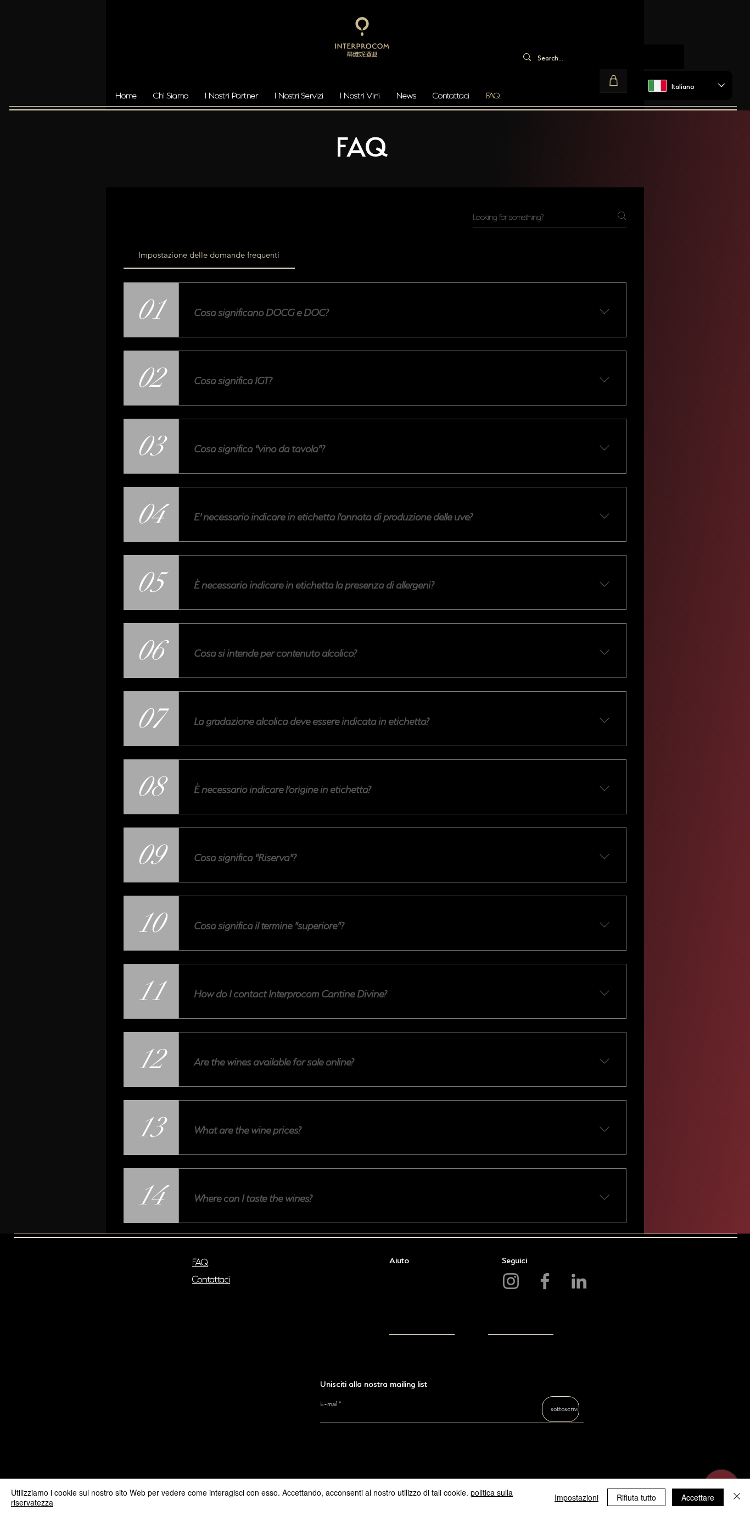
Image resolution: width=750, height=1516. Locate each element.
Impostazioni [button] (576, 1497)
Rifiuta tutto (636, 1497)
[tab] (209, 255)
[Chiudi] (736, 1497)
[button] (613, 80)
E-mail (328, 1404)
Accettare (697, 1497)
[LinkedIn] (579, 1281)
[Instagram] (511, 1281)
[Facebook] (545, 1281)
